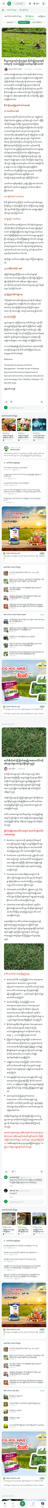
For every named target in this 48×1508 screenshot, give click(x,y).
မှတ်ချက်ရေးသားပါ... (17, 408)
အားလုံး (42, 615)
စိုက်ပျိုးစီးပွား (24, 10)
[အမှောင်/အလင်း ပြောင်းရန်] (29, 3)
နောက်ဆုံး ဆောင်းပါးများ (13, 16)
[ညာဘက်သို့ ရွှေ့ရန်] (43, 22)
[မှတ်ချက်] (11, 402)
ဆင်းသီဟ (11, 769)
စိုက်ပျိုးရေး (30, 16)
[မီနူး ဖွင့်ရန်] (3, 3)
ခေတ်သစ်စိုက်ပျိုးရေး (39, 22)
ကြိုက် (11, 1186)
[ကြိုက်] (6, 402)
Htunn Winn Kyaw (15, 69)
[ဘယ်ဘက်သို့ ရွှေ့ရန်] (5, 22)
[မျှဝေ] (41, 402)
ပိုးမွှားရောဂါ (11, 22)
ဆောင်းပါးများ (12, 10)
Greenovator (28, 69)
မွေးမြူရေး (42, 16)
